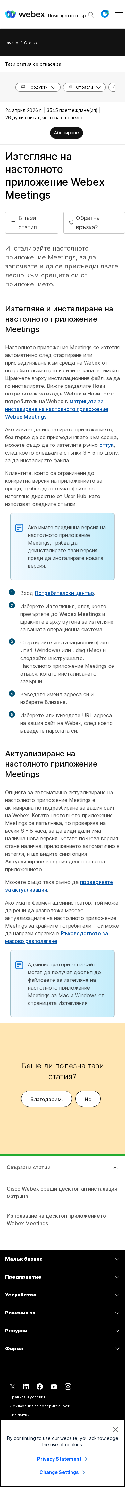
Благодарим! (46, 1099)
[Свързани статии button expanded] (115, 1168)
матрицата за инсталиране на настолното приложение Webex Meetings (56, 409)
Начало (11, 42)
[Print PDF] (44, 133)
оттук (106, 445)
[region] (62, 1453)
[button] (104, 13)
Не (88, 1099)
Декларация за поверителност (40, 1406)
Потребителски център (64, 593)
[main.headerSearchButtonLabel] (91, 12)
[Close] (115, 1429)
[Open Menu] (119, 13)
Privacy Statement (59, 1459)
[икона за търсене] (91, 15)
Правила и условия (28, 1397)
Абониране (66, 132)
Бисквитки (19, 1415)
